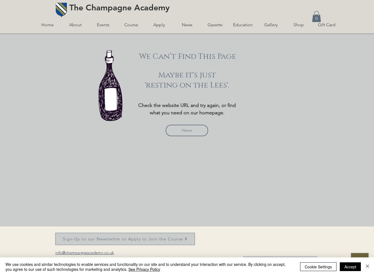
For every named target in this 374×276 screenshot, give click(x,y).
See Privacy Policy (144, 269)
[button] (316, 16)
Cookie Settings (318, 266)
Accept (350, 266)
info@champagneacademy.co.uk (84, 252)
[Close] (367, 267)
